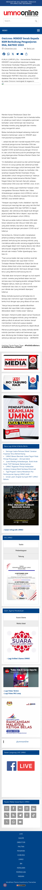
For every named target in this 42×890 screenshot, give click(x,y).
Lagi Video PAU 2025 (12, 693)
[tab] (21, 545)
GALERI (21, 838)
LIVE (21, 834)
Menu (4, 30)
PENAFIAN (21, 851)
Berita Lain (30, 48)
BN (21, 864)
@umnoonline (22, 741)
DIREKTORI (21, 842)
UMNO (21, 859)
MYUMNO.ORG (16, 4)
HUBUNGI (21, 855)
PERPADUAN (21, 872)
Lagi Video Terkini (11, 691)
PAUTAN (21, 847)
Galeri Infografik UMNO (13, 530)
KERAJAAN (21, 868)
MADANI (21, 876)
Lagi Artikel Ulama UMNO (19, 658)
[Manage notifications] (5, 885)
